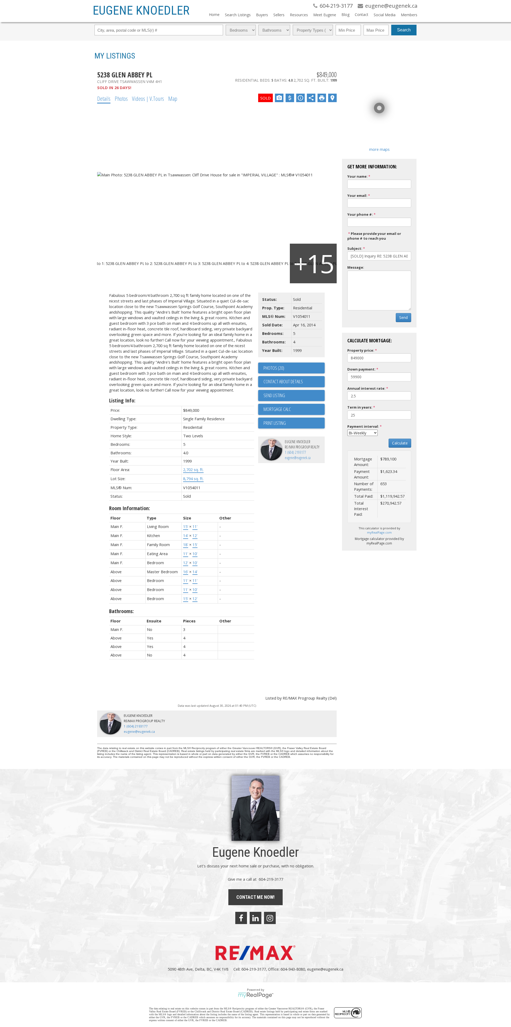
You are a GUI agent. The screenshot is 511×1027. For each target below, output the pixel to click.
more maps (379, 149)
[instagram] (270, 918)
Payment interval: (363, 426)
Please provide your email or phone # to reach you (374, 236)
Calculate (400, 443)
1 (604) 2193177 (295, 452)
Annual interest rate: (366, 388)
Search (404, 30)
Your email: (357, 195)
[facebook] (241, 918)
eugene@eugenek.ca (298, 457)
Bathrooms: (121, 611)
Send (403, 317)
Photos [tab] (121, 98)
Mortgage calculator (294, 409)
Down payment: (361, 369)
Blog (345, 14)
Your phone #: (360, 214)
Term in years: (359, 407)
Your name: (357, 176)
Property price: (360, 350)
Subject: (354, 248)
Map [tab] (172, 98)
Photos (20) (273, 368)
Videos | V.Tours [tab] (148, 98)
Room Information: (129, 508)
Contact (361, 14)
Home (214, 14)
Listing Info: (122, 400)
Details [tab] (103, 98)
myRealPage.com (379, 532)
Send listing (274, 395)
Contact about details (283, 381)
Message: (355, 267)
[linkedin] (255, 918)
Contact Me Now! (255, 897)
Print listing (274, 423)
